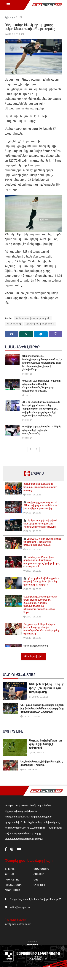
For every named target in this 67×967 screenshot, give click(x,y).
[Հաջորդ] (37, 449)
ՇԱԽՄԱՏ (39, 874)
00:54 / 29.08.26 (33, 531)
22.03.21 (28, 438)
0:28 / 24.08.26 (37, 753)
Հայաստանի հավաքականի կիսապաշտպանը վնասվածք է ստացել (39, 487)
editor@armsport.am (20, 907)
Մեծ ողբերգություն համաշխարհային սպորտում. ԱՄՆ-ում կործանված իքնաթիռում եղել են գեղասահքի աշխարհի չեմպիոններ (42, 363)
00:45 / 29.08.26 (33, 549)
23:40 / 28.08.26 (33, 617)
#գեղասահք (14, 323)
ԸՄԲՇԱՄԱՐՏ (12, 890)
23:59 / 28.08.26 (33, 589)
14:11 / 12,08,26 (31, 716)
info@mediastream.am (18, 924)
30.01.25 (28, 374)
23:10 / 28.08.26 (33, 638)
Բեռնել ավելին (33, 656)
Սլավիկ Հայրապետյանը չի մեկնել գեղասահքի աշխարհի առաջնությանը (41, 429)
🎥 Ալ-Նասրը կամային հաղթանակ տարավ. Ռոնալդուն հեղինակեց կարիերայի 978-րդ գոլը (41, 581)
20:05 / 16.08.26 (29, 770)
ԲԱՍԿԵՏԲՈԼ (12, 879)
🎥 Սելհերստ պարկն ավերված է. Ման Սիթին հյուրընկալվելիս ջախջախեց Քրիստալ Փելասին (40, 523)
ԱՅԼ (21, 17)
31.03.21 (28, 420)
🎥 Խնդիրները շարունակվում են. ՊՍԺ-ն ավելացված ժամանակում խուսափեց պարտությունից (40, 505)
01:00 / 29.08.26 (33, 513)
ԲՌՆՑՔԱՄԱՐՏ (13, 885)
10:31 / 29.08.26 (33, 495)
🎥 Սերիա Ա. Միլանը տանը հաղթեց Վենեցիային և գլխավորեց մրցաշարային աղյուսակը (42, 542)
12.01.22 (28, 395)
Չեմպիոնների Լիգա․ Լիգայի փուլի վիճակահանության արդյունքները (46, 688)
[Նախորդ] (30, 449)
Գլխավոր (10, 17)
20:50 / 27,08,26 (39, 697)
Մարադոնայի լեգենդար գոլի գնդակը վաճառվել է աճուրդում (46, 744)
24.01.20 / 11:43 (14, 34)
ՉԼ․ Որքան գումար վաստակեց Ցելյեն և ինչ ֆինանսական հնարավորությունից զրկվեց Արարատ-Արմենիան (42, 708)
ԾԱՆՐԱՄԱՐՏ (41, 869)
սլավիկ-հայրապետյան (40, 323)
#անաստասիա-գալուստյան (33, 318)
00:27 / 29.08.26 (33, 571)
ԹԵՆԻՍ (9, 874)
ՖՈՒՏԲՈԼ (10, 869)
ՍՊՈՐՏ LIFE (40, 885)
